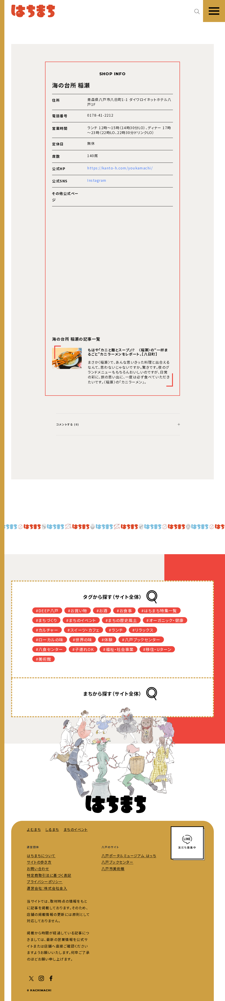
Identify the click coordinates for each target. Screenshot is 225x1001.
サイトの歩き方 (39, 862)
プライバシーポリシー (44, 881)
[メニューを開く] (214, 11)
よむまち (34, 829)
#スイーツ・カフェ (83, 630)
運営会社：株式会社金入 (47, 888)
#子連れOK (83, 649)
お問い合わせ (38, 868)
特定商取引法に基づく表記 (49, 875)
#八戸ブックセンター (141, 639)
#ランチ (116, 630)
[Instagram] (41, 978)
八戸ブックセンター (117, 862)
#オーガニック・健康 (164, 620)
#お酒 (101, 610)
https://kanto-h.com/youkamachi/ (120, 167)
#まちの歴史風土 (121, 620)
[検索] (198, 11)
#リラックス (143, 630)
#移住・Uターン (157, 649)
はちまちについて (41, 855)
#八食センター (49, 649)
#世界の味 (82, 639)
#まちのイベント (81, 620)
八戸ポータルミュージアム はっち (129, 855)
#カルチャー (47, 630)
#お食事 (124, 610)
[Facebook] (51, 978)
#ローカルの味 (50, 639)
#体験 (107, 639)
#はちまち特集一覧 (159, 610)
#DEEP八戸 (47, 610)
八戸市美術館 (113, 868)
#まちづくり (46, 620)
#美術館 (43, 659)
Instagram (96, 180)
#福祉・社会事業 (118, 649)
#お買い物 (77, 610)
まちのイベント (76, 829)
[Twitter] (31, 978)
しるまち (52, 829)
